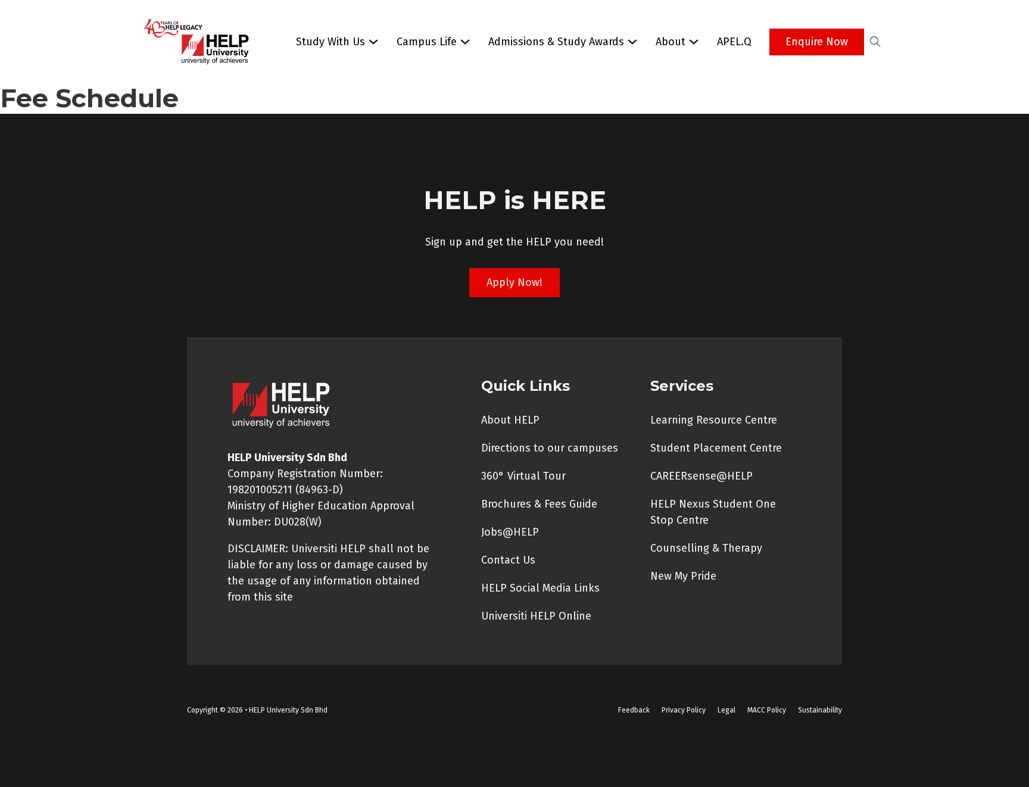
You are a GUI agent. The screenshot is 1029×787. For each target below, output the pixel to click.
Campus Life (427, 41)
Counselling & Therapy (706, 548)
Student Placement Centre (716, 448)
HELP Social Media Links (540, 588)
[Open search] (875, 41)
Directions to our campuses (549, 448)
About (670, 41)
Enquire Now (816, 41)
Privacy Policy (684, 710)
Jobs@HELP (510, 532)
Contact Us (508, 560)
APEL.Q (734, 41)
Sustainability (820, 710)
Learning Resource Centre (713, 420)
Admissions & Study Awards (556, 41)
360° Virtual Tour (523, 476)
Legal (726, 710)
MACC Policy (766, 710)
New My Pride (683, 576)
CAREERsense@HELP (701, 476)
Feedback (634, 710)
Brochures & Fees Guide (539, 504)
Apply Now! (514, 282)
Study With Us (330, 41)
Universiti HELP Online (536, 616)
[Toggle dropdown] (373, 41)
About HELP (510, 420)
